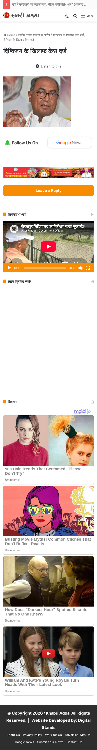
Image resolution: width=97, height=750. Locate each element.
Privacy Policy (32, 735)
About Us (13, 735)
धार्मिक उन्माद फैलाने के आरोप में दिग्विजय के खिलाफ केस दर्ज (51, 35)
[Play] (9, 268)
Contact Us (74, 742)
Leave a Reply (49, 190)
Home (10, 35)
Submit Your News (50, 742)
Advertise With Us (77, 735)
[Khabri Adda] (21, 15)
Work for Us (53, 735)
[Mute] (80, 268)
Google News (24, 742)
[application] (48, 246)
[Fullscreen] (87, 268)
